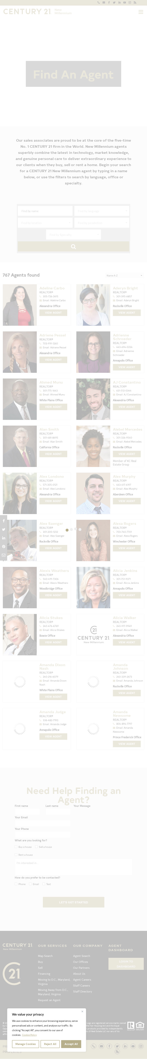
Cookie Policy (29, 1035)
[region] (46, 1030)
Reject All (50, 1044)
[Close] (82, 1011)
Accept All (71, 1044)
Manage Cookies (25, 1044)
